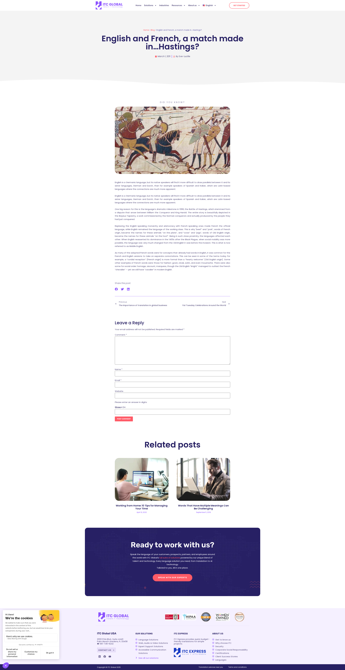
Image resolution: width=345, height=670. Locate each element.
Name (118, 369)
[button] (116, 289)
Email (118, 380)
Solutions (148, 5)
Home (138, 5)
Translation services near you (211, 667)
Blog (153, 30)
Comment (121, 335)
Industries (164, 5)
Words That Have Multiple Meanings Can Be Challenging (203, 507)
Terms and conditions (237, 667)
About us (192, 5)
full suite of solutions (169, 557)
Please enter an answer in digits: (131, 402)
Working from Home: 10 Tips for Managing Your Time (142, 507)
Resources (177, 5)
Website (119, 391)
